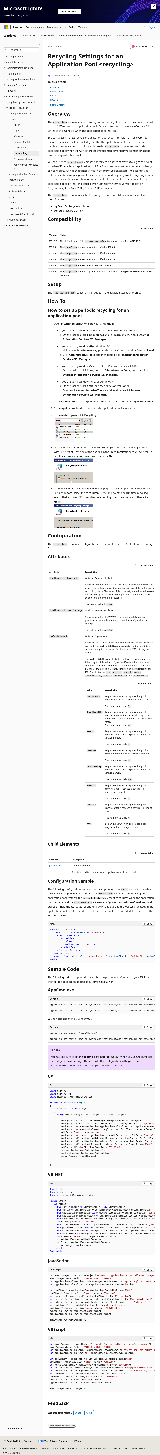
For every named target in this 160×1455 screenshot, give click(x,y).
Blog (44, 1448)
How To (54, 99)
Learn (51, 46)
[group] (101, 944)
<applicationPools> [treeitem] (21, 113)
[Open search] (144, 27)
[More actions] (152, 46)
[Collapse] (39, 43)
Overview (55, 87)
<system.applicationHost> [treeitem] (22, 102)
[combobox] (21, 49)
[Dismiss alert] (153, 6)
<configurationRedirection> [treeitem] (20, 79)
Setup (53, 95)
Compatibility (57, 91)
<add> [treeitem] (17, 124)
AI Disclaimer (9, 1448)
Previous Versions (29, 1448)
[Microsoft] (6, 27)
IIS (59, 46)
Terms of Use (120, 1448)
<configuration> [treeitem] (14, 56)
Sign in (152, 27)
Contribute (58, 1448)
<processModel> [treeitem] (22, 141)
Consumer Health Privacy (94, 1448)
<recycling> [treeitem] (22, 153)
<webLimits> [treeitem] (15, 208)
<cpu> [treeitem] (17, 130)
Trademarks (137, 1448)
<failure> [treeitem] (18, 136)
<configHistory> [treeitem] (17, 179)
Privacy (71, 1448)
